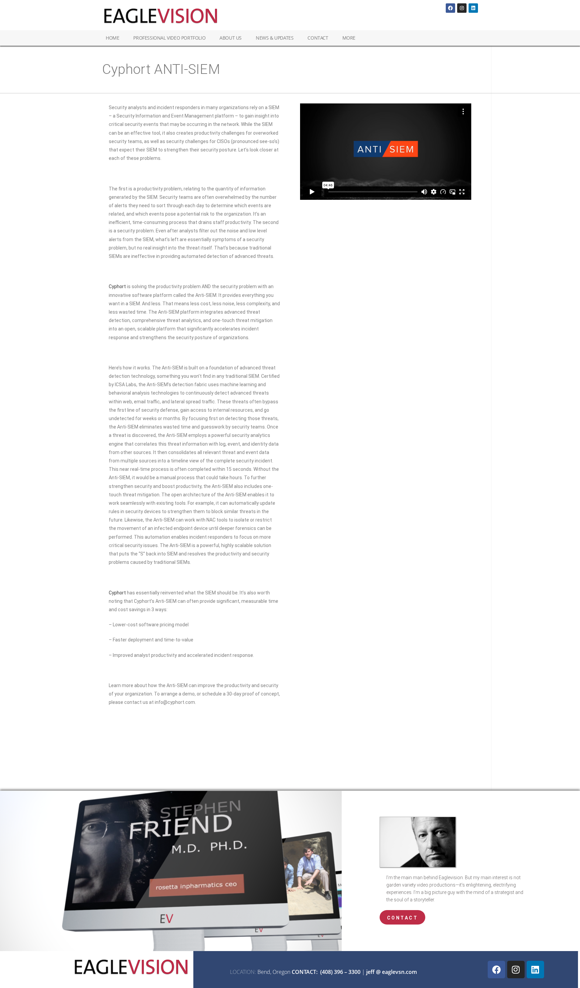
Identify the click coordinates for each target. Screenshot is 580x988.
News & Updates (274, 38)
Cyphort (117, 286)
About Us (231, 38)
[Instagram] (462, 8)
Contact (317, 38)
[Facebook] (450, 8)
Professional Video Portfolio (169, 38)
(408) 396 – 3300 (340, 972)
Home (112, 38)
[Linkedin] (473, 8)
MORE (348, 38)
